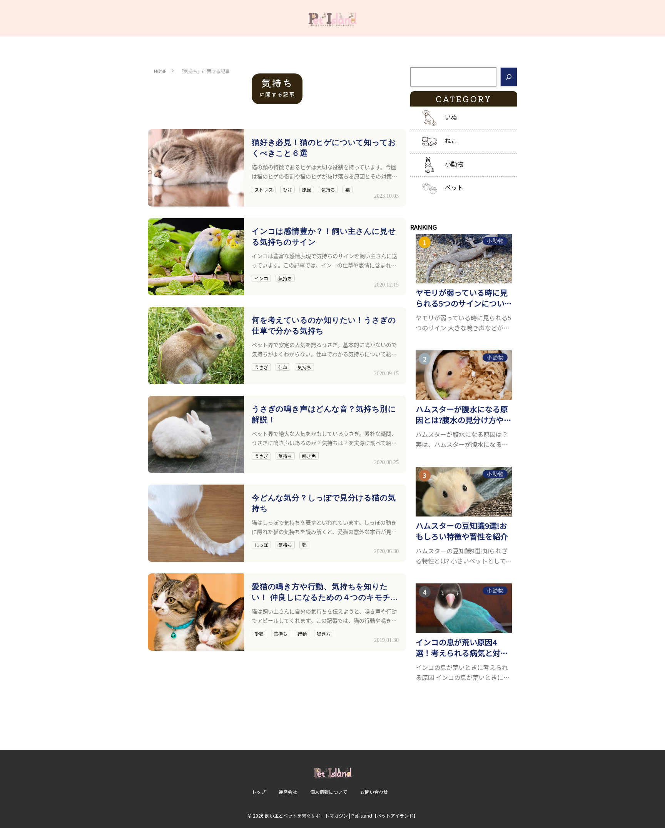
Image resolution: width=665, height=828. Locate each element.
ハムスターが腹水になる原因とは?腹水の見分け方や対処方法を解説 (463, 414)
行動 (302, 633)
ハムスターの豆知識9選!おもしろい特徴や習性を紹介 (462, 531)
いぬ (451, 117)
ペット (454, 187)
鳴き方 (324, 633)
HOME (160, 71)
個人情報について (328, 791)
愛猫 (259, 633)
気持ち (328, 189)
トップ (259, 791)
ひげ (287, 189)
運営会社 (288, 791)
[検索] (508, 77)
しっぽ (261, 544)
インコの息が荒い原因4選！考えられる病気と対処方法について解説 (462, 647)
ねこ (451, 140)
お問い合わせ (374, 791)
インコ (261, 278)
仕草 (282, 367)
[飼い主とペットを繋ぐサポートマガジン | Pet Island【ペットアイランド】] (332, 18)
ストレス (263, 189)
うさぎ (261, 367)
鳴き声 (309, 456)
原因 (306, 189)
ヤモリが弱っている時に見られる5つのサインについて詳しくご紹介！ (464, 298)
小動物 (454, 163)
